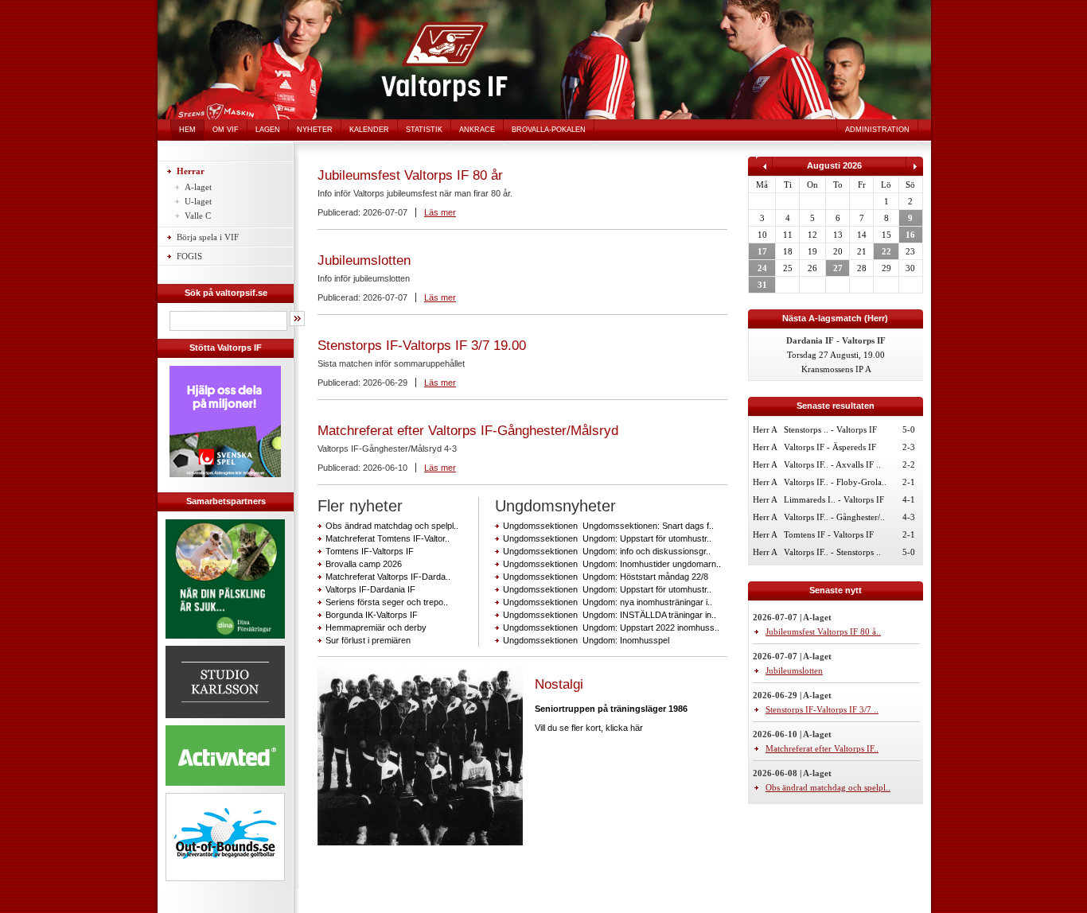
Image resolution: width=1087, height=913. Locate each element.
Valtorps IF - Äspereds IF (830, 447)
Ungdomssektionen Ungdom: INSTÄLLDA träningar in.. (609, 615)
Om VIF (225, 130)
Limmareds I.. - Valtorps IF (834, 499)
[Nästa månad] (914, 172)
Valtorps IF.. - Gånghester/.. (834, 517)
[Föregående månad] (764, 172)
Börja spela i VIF (208, 237)
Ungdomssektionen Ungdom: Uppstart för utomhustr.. (607, 538)
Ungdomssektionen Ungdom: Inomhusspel (586, 640)
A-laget (198, 187)
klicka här (624, 727)
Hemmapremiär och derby (376, 627)
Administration (877, 130)
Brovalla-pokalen (549, 130)
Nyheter (315, 130)
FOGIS (189, 256)
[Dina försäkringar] (225, 641)
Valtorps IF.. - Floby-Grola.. (835, 482)
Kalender (369, 130)
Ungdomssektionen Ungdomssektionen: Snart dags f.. (608, 525)
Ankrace (477, 130)
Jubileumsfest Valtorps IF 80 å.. (823, 631)
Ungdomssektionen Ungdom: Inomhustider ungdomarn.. (612, 564)
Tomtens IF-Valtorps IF (369, 551)
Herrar (191, 171)
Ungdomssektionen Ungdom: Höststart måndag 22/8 (605, 576)
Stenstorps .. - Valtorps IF (830, 429)
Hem (187, 130)
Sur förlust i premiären (368, 640)
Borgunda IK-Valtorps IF (371, 615)
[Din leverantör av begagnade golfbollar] (225, 837)
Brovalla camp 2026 (363, 564)
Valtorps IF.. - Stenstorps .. (832, 552)
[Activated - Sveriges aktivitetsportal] (225, 788)
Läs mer (440, 212)
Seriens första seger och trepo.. (386, 602)
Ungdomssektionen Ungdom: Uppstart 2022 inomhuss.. (611, 627)
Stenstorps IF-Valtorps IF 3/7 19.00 (422, 345)
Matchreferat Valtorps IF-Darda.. (387, 576)
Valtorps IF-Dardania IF (370, 589)
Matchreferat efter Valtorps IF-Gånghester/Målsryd (468, 430)
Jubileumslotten (364, 260)
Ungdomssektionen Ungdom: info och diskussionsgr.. (607, 551)
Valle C (198, 215)
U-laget (198, 201)
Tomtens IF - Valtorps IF (829, 534)
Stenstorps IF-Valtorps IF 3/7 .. (822, 709)
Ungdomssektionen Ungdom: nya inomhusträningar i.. (607, 602)
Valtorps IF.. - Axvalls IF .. (832, 464)
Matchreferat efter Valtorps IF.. (822, 748)
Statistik (424, 130)
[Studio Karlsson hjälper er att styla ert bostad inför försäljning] (225, 720)
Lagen (267, 130)
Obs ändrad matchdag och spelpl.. (391, 525)
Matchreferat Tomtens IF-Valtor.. (387, 538)
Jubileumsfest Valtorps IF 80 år (410, 175)
